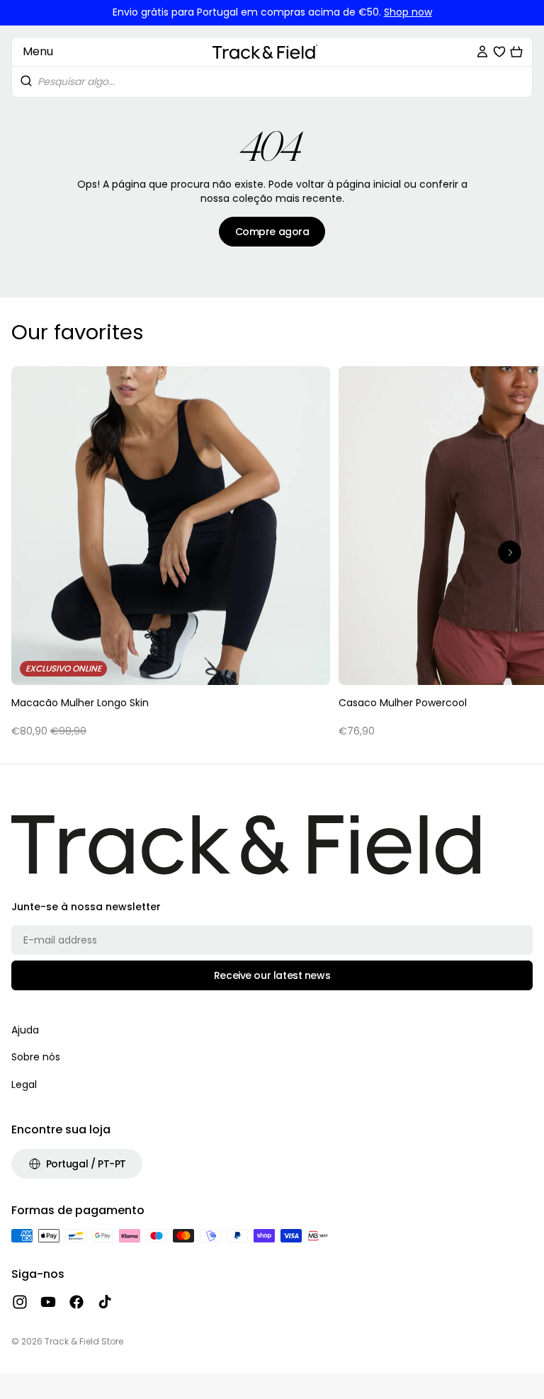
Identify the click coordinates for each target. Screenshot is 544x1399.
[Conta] (482, 51)
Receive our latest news (272, 975)
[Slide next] (509, 552)
